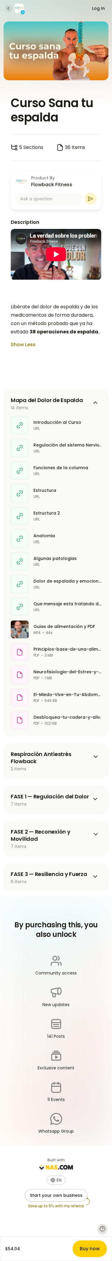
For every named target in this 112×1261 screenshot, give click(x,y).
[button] (56, 1180)
